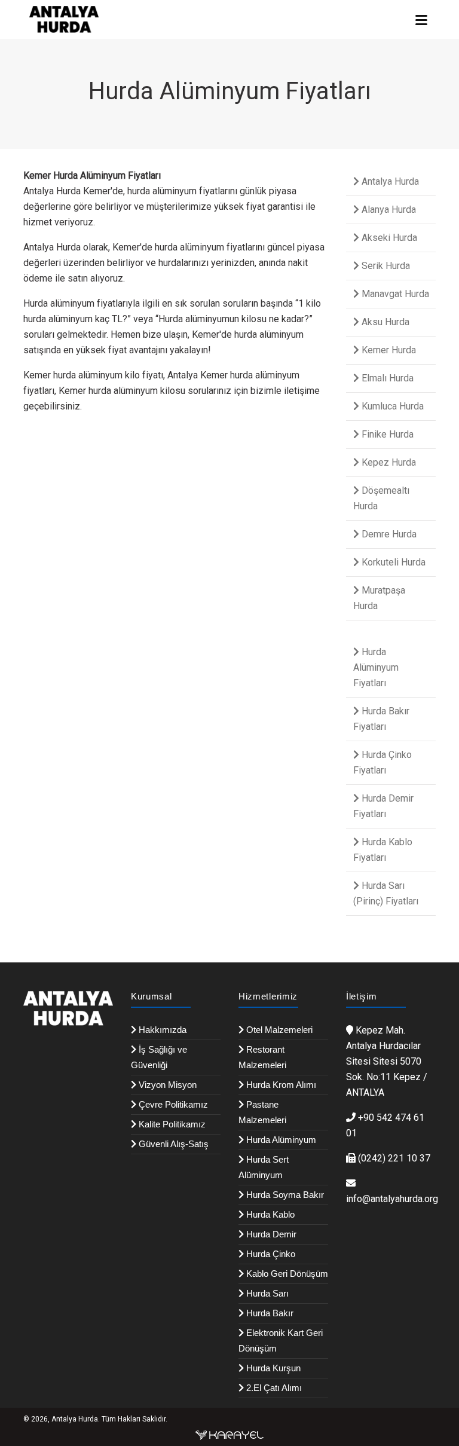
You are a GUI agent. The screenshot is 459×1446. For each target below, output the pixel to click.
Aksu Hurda (384, 322)
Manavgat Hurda (394, 293)
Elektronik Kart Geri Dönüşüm (280, 1340)
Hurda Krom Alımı (280, 1085)
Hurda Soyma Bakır (284, 1195)
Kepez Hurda (387, 462)
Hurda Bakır (268, 1313)
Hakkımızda (161, 1030)
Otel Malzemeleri (278, 1030)
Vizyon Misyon (166, 1085)
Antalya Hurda (389, 181)
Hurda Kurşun (272, 1368)
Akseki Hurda (388, 237)
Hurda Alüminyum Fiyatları (376, 667)
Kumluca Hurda (391, 406)
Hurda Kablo (269, 1214)
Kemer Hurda (387, 350)
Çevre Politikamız (172, 1104)
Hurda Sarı (266, 1293)
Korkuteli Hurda (392, 562)
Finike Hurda (386, 434)
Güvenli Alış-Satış (172, 1144)
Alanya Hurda (387, 209)
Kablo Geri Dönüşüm (286, 1273)
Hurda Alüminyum (280, 1140)
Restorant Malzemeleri (262, 1057)
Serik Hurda (384, 265)
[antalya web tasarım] (229, 1434)
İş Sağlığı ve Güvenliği (159, 1057)
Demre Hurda (388, 534)
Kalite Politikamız (171, 1124)
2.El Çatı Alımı (273, 1388)
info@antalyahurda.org (392, 1199)
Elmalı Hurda (386, 378)
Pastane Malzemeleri (262, 1112)
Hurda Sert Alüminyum (263, 1167)
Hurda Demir (270, 1234)
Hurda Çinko (269, 1254)
